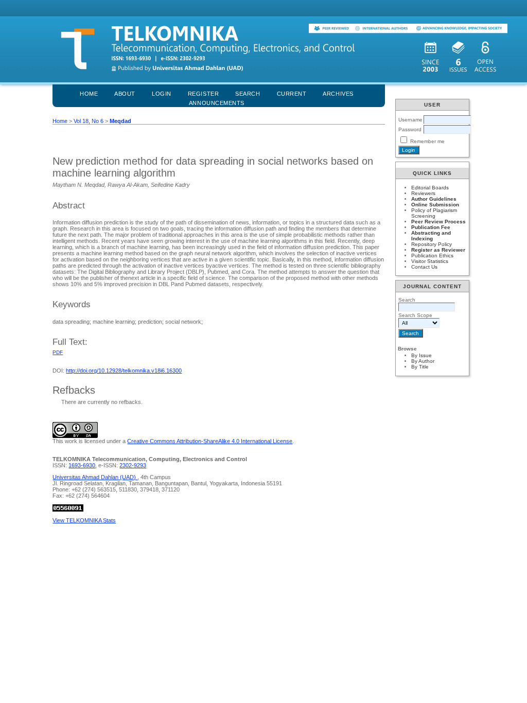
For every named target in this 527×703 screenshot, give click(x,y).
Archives (338, 94)
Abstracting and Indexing (431, 235)
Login (161, 94)
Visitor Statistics (429, 261)
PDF (57, 352)
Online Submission (435, 204)
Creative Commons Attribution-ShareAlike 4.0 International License (209, 441)
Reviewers (423, 193)
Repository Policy (431, 244)
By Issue (421, 355)
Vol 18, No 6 (88, 121)
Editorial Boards (430, 187)
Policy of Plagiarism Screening (434, 213)
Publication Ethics (432, 255)
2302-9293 (132, 465)
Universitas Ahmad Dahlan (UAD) (94, 477)
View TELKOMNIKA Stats (84, 520)
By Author (422, 361)
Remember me (427, 141)
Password (409, 129)
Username (410, 119)
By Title (420, 367)
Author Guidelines (433, 199)
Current (292, 94)
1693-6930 (81, 465)
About (124, 94)
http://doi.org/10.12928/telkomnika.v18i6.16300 (124, 370)
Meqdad (120, 121)
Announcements (216, 103)
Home (89, 94)
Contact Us (424, 267)
